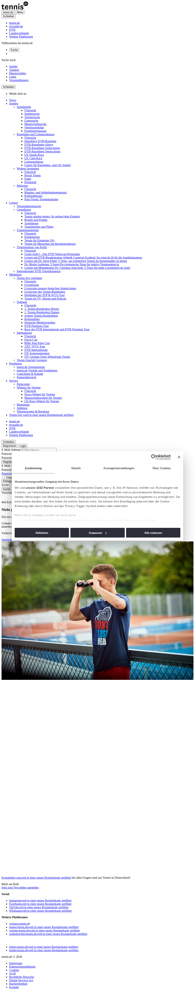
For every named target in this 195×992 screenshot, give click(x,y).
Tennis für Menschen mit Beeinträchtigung (50, 243)
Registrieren (9, 445)
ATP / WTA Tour (34, 346)
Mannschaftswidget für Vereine (43, 397)
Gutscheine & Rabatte (30, 373)
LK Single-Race (34, 154)
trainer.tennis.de (43, 927)
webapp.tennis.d (19, 923)
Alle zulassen (153, 532)
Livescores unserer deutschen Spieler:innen (50, 288)
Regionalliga (32, 319)
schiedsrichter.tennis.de (48, 934)
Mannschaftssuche (35, 124)
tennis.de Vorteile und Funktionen (37, 370)
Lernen (13, 202)
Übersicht (30, 110)
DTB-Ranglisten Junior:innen (42, 148)
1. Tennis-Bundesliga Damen (41, 312)
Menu (20, 12)
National (22, 302)
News (12, 100)
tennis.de (14, 23)
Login (23, 445)
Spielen (13, 103)
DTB (12, 29)
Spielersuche (32, 113)
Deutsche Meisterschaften (39, 322)
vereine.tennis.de (44, 930)
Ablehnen (41, 532)
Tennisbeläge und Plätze (39, 226)
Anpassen (95, 532)
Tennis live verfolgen (29, 278)
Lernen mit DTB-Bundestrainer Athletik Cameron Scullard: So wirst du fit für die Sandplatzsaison (83, 257)
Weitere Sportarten (28, 168)
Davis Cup (30, 339)
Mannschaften (17, 73)
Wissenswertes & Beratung (33, 411)
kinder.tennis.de (43, 950)
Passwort (7, 453)
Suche (14, 49)
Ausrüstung (31, 223)
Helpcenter (23, 384)
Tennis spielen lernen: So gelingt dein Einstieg (52, 216)
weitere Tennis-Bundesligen (41, 315)
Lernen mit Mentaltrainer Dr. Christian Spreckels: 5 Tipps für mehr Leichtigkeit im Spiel (77, 267)
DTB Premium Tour (36, 326)
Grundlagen (24, 209)
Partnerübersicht (26, 377)
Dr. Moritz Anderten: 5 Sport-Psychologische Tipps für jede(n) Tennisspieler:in (71, 264)
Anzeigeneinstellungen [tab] (118, 468)
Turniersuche (32, 117)
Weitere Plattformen (21, 36)
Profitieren (15, 363)
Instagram (40, 900)
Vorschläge (8, 492)
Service (13, 380)
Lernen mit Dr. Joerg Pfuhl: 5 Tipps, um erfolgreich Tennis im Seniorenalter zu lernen (75, 261)
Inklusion (22, 185)
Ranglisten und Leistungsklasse (35, 134)
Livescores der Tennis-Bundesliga (44, 291)
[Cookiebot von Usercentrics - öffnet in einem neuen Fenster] (154, 457)
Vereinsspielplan (34, 127)
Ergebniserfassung (35, 131)
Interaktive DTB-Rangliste (40, 141)
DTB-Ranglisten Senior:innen (42, 151)
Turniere (14, 69)
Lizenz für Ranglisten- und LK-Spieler (47, 165)
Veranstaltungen (18, 80)
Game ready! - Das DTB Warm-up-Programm (52, 254)
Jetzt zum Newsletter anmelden (20, 887)
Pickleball (30, 182)
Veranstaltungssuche (29, 206)
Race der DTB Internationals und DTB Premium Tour (57, 329)
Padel (27, 178)
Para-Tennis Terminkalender (41, 199)
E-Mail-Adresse (11, 449)
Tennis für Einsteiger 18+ (39, 240)
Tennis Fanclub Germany (32, 360)
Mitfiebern (15, 274)
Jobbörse (22, 408)
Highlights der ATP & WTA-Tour (44, 295)
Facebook (40, 903)
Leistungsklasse (33, 161)
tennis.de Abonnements (31, 367)
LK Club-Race (33, 158)
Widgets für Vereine (29, 387)
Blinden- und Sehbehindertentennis (45, 192)
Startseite (7, 539)
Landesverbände (19, 33)
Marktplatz (23, 404)
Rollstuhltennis (33, 196)
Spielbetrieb (24, 107)
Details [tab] (76, 468)
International (24, 332)
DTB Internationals (36, 350)
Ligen (12, 76)
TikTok (38, 907)
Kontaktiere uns (36, 877)
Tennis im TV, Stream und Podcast (45, 298)
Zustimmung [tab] (33, 468)
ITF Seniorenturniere (37, 353)
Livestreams (31, 284)
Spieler (13, 66)
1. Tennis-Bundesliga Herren (41, 308)
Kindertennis (32, 237)
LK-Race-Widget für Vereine (41, 401)
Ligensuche (31, 120)
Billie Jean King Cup (37, 343)
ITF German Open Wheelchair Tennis (47, 356)
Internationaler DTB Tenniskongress (39, 271)
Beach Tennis (32, 175)
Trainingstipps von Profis (32, 247)
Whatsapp (40, 910)
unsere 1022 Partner (40, 487)
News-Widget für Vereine (39, 394)
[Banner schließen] (179, 457)
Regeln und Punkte (35, 219)
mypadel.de (16, 26)
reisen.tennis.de (43, 946)
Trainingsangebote (28, 230)
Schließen (8, 16)
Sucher (7, 489)
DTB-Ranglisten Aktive (38, 144)
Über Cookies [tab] (162, 468)
